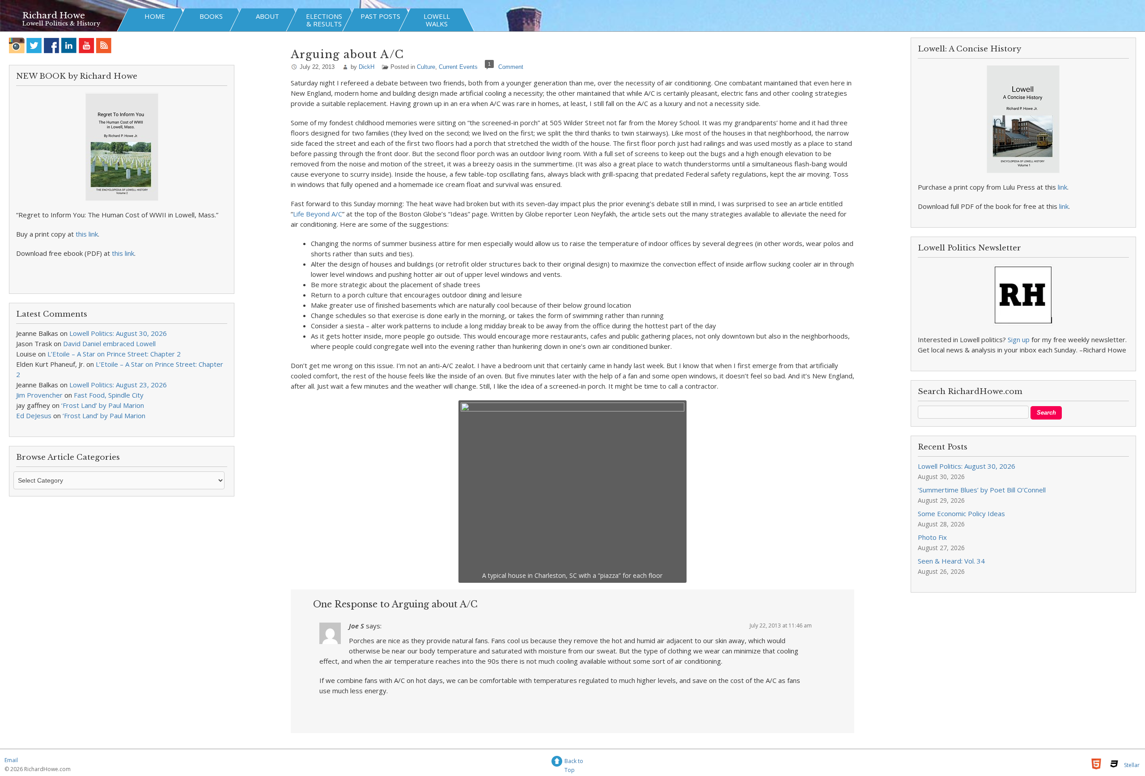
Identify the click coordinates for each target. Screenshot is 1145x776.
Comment (510, 67)
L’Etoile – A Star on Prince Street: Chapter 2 (114, 353)
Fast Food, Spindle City (109, 394)
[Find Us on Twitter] (34, 45)
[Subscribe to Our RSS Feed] (104, 45)
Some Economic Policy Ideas (961, 513)
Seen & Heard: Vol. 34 (951, 560)
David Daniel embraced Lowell (109, 343)
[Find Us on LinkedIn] (69, 45)
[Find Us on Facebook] (51, 45)
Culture (426, 67)
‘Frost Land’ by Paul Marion (102, 405)
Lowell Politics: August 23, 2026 (118, 384)
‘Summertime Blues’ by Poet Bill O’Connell (982, 489)
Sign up (1019, 339)
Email (11, 760)
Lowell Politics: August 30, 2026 (118, 333)
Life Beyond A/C (317, 213)
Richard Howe (53, 15)
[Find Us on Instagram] (17, 45)
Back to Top (573, 762)
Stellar (1132, 765)
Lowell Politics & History (61, 23)
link (1062, 186)
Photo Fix (932, 537)
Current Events (458, 67)
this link (87, 233)
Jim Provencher (39, 394)
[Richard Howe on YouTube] (86, 45)
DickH (366, 67)
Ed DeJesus (33, 415)
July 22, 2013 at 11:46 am (781, 625)
